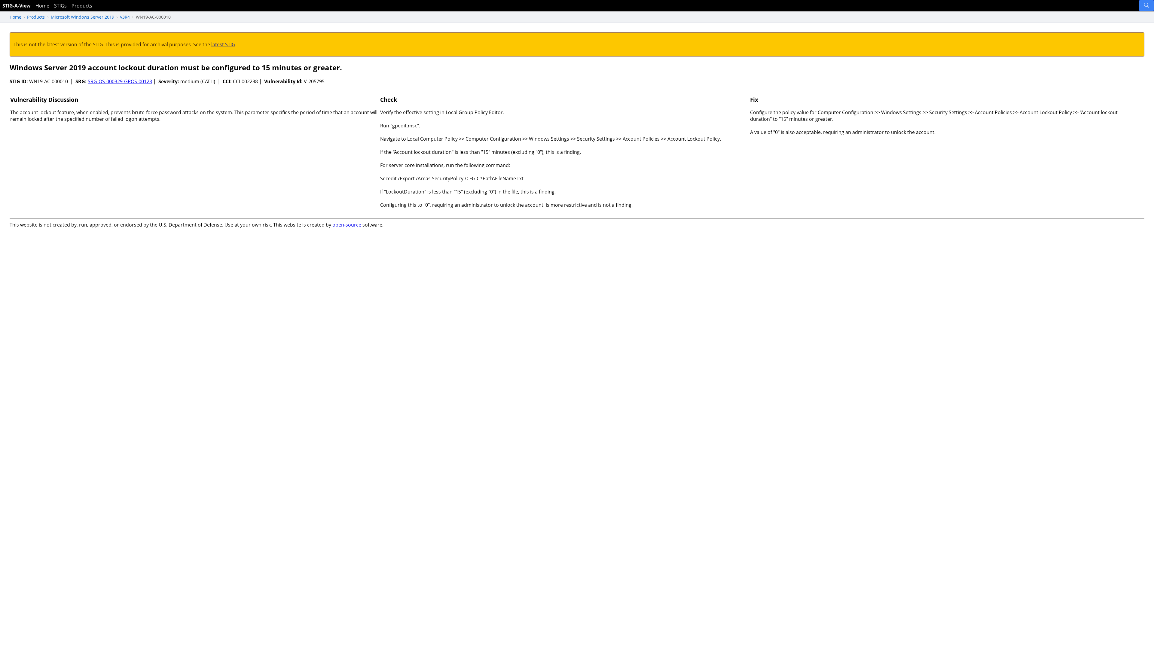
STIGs (60, 5)
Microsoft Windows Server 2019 (82, 17)
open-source (346, 224)
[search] (1146, 5)
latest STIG (223, 44)
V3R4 (125, 17)
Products (82, 5)
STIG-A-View (16, 5)
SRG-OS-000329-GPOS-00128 (120, 81)
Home (42, 5)
